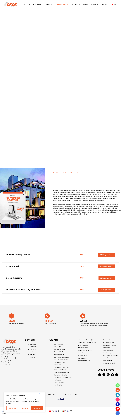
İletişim (104, 4)
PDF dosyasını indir (106, 255)
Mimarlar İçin (62, 4)
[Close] (42, 393)
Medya (85, 4)
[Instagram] (108, 374)
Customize (12, 408)
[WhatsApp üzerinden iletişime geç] (13, 208)
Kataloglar (75, 4)
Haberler (94, 4)
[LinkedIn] (116, 374)
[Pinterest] (112, 374)
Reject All (25, 408)
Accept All (37, 408)
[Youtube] (103, 374)
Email (12, 321)
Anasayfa (26, 4)
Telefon (49, 321)
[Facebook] (99, 374)
